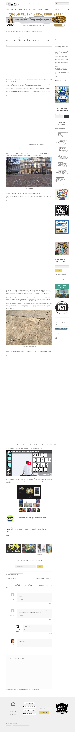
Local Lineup (46, 9)
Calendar (40, 9)
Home (9, 31)
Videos (39, 3)
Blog (30, 9)
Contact (34, 9)
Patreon (30, 3)
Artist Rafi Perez (19, 37)
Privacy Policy (9, 725)
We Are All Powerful (12, 578)
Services (25, 9)
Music (16, 9)
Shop (12, 9)
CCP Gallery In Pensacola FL (11, 553)
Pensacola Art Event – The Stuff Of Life (43, 578)
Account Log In (49, 3)
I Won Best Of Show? (25, 553)
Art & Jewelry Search (59, 114)
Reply (50, 603)
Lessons (43, 3)
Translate (63, 81)
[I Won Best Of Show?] (29, 548)
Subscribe (40, 566)
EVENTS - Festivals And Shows (13, 574)
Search (66, 116)
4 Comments (25, 37)
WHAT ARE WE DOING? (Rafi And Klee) (17, 31)
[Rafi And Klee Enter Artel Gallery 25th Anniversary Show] (45, 548)
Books (20, 9)
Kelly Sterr (12, 644)
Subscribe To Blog (43, 712)
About (7, 9)
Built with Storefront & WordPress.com (21, 725)
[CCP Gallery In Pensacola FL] (13, 548)
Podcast (35, 3)
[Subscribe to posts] (62, 338)
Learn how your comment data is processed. (30, 689)
